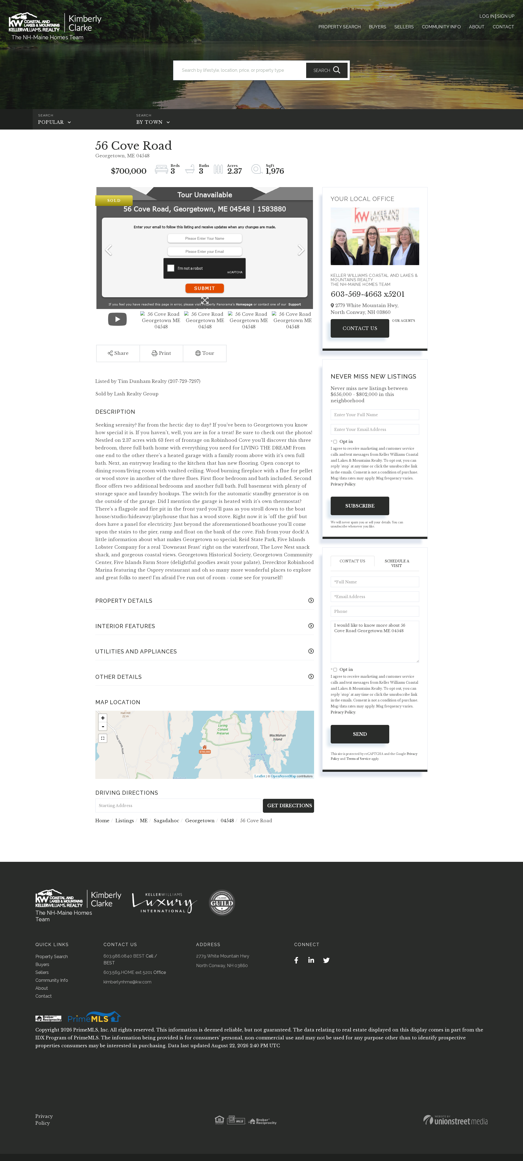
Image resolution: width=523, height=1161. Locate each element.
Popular (51, 122)
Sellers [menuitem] (404, 26)
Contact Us (360, 328)
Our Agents (403, 321)
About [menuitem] (477, 26)
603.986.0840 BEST (124, 956)
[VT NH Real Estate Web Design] (455, 1120)
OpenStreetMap (283, 776)
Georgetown (200, 820)
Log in (486, 16)
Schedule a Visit (397, 563)
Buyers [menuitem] (377, 26)
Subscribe (360, 506)
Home (102, 820)
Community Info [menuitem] (441, 26)
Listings (124, 820)
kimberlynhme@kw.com (127, 982)
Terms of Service (358, 759)
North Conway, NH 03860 (222, 965)
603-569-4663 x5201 (368, 294)
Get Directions (289, 805)
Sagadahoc (166, 820)
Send (360, 734)
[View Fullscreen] (103, 738)
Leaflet (259, 776)
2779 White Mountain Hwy (222, 956)
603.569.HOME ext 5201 (128, 972)
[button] (327, 70)
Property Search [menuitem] (339, 26)
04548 (227, 820)
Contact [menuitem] (503, 26)
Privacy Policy (343, 484)
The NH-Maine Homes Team (47, 37)
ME (144, 820)
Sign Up (505, 16)
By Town (149, 122)
